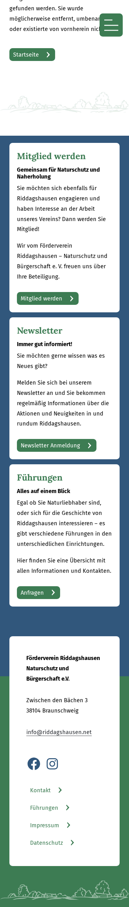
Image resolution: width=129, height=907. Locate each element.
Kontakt (40, 790)
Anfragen (32, 592)
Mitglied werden (41, 298)
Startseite (26, 54)
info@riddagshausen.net (59, 732)
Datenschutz (46, 842)
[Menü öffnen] (111, 25)
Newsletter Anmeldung (50, 445)
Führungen (44, 807)
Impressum (44, 825)
